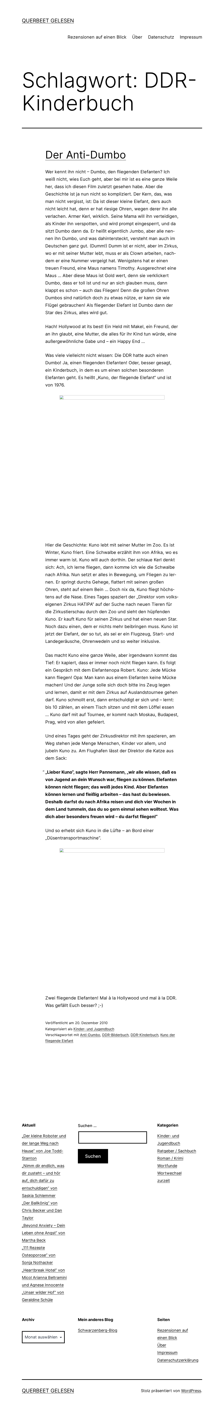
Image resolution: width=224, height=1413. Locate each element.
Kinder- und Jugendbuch (94, 1029)
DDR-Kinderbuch (144, 1035)
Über (137, 37)
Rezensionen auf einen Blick (97, 37)
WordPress (191, 1390)
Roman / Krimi (170, 1158)
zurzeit (163, 1180)
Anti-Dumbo (90, 1035)
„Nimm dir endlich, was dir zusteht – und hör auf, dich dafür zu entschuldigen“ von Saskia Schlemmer (43, 1180)
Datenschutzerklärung (177, 1360)
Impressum (191, 37)
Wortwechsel (169, 1173)
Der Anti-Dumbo (85, 154)
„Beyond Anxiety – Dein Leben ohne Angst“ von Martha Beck (43, 1233)
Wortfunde (167, 1165)
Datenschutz (161, 37)
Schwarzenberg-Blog (97, 1330)
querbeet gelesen (48, 20)
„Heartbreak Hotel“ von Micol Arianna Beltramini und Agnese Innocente (44, 1277)
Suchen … (87, 1125)
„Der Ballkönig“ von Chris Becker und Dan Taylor (42, 1210)
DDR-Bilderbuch (115, 1035)
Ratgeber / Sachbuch (176, 1151)
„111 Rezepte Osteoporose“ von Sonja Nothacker (39, 1255)
